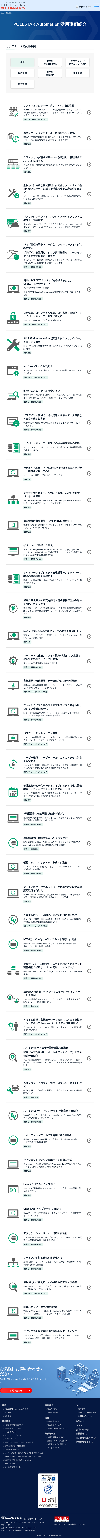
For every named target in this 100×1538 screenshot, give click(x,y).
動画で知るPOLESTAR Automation (18, 1460)
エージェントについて (13, 1428)
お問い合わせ (16, 1390)
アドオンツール (10, 1439)
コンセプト (9, 1416)
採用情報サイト (83, 1441)
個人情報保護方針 (84, 1437)
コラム (79, 1425)
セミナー (80, 1405)
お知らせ (80, 1421)
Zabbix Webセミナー (86, 1416)
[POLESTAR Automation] (13, 5)
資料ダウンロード (85, 7)
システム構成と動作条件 (14, 1425)
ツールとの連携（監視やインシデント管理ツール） (24, 1453)
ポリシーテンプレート (13, 1435)
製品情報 (6, 1421)
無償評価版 (50, 1433)
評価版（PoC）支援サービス (58, 1441)
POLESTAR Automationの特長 (16, 1409)
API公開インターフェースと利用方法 (19, 1442)
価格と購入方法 (53, 1421)
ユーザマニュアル (54, 1448)
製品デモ (81, 1409)
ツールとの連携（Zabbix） (15, 1449)
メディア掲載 (10, 1463)
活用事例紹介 (52, 1412)
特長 (4, 1405)
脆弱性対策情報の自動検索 (15, 1446)
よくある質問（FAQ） (13, 1467)
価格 (47, 1417)
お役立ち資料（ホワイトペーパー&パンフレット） (24, 1456)
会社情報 (80, 1433)
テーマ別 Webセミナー (87, 1412)
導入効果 (8, 1412)
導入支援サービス (54, 1425)
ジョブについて (10, 1432)
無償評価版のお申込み (56, 1437)
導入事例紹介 (52, 1409)
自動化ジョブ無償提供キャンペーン (61, 1444)
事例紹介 (49, 1405)
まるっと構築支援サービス (57, 1428)
